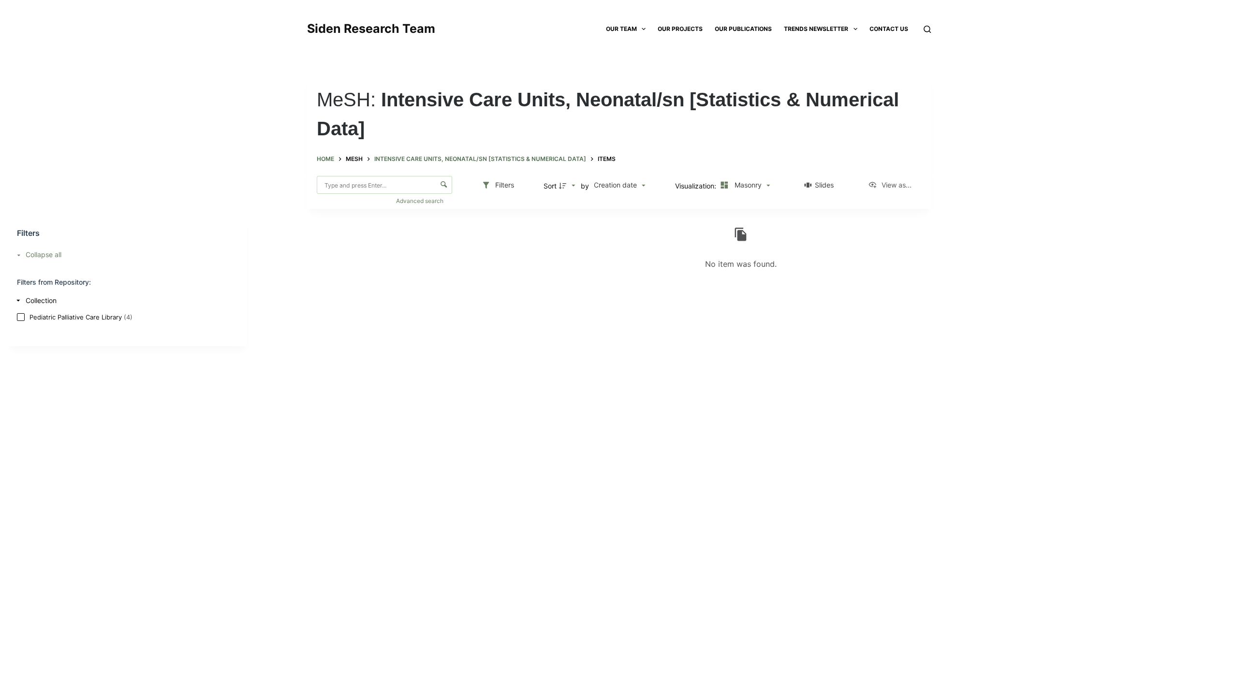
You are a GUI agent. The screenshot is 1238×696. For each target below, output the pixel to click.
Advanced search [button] (420, 200)
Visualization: (696, 186)
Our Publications (743, 28)
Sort (550, 186)
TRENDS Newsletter (816, 28)
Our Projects (680, 28)
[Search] (927, 29)
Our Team (621, 28)
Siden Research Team (371, 28)
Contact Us (889, 28)
